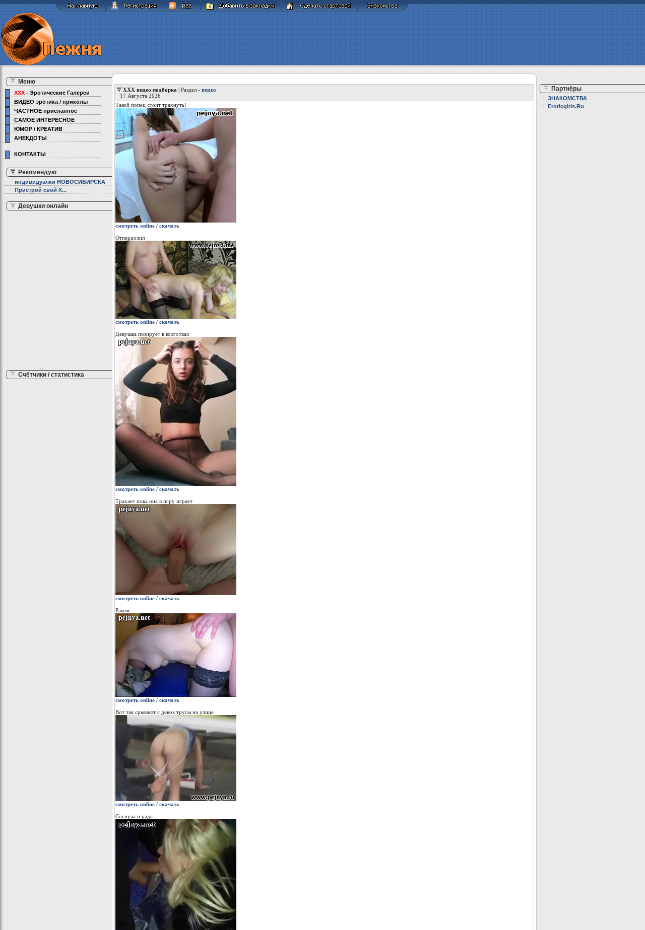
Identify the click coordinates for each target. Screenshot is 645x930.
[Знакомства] (383, 10)
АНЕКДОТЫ (29, 138)
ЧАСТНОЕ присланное (44, 111)
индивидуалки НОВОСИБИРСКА (60, 182)
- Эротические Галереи (52, 93)
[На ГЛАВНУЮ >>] (80, 10)
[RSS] (183, 10)
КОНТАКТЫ (28, 154)
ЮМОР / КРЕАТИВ (36, 129)
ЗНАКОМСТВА (567, 98)
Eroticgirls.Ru (566, 106)
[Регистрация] (135, 10)
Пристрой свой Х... (41, 190)
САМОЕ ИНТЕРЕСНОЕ (43, 120)
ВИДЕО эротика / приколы (49, 102)
